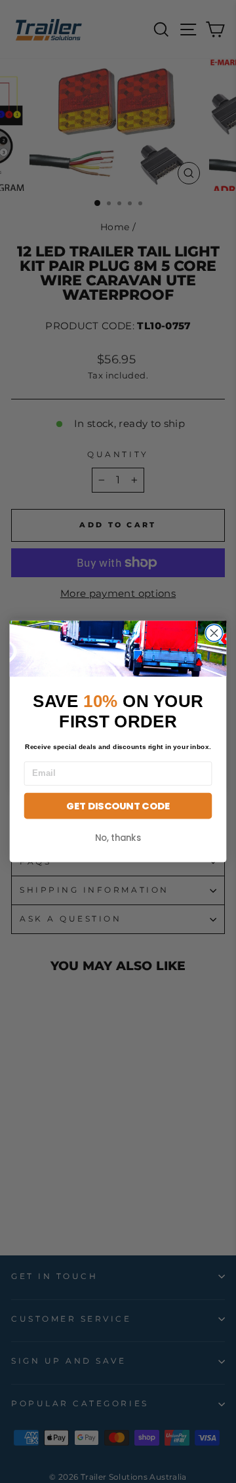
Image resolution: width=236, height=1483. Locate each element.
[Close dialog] (214, 632)
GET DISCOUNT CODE (117, 806)
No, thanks (118, 837)
